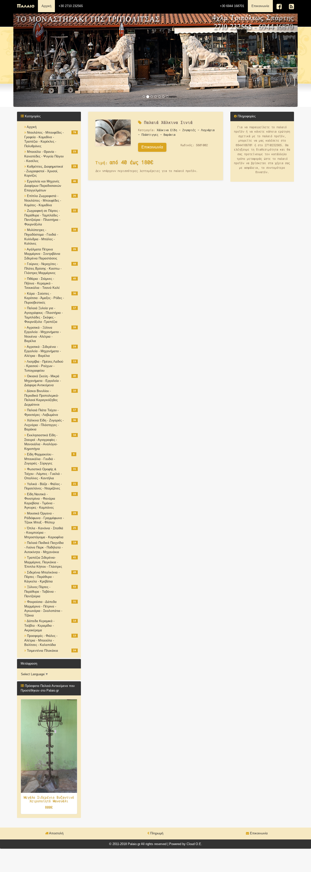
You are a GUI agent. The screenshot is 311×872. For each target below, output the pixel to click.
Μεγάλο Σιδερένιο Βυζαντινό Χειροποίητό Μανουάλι (49, 799)
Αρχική (46, 6)
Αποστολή (55, 833)
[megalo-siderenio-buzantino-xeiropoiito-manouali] (49, 746)
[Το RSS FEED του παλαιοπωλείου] (291, 6)
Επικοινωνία (262, 6)
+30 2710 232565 (71, 6)
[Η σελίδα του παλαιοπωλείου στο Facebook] (279, 6)
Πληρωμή (156, 833)
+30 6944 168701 (232, 6)
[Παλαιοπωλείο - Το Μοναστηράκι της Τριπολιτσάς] (25, 6)
